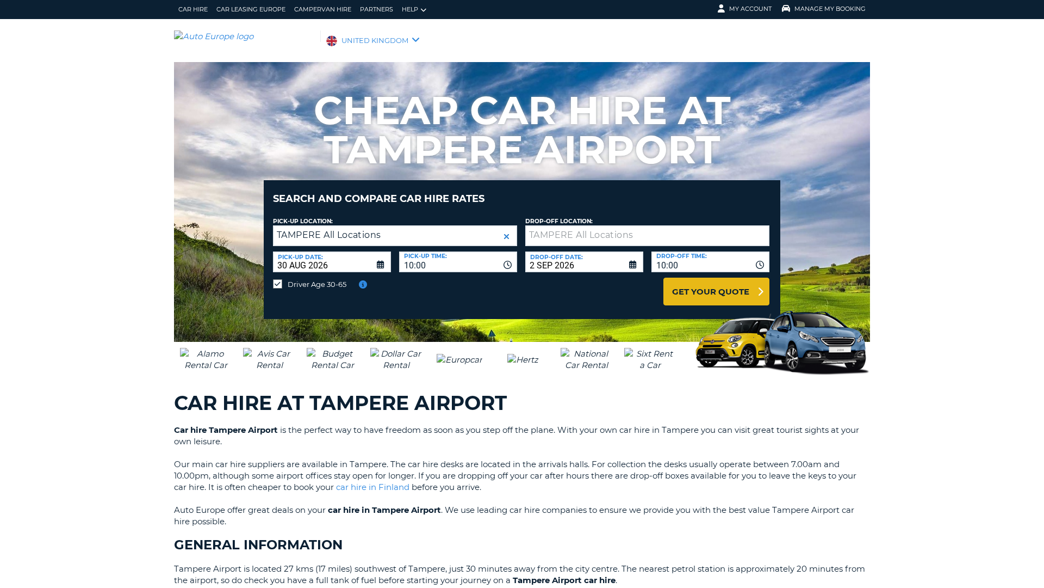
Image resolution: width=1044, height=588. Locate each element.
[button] (506, 236)
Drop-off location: (559, 221)
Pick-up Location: (303, 221)
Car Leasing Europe (250, 9)
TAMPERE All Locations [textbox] (329, 235)
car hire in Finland (372, 487)
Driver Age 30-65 (317, 284)
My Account (750, 9)
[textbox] (647, 235)
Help (410, 9)
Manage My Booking (830, 9)
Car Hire (193, 9)
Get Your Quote (710, 291)
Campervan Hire (322, 9)
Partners (376, 9)
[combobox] (458, 262)
